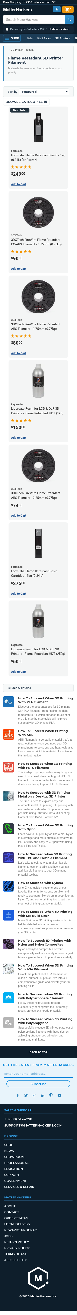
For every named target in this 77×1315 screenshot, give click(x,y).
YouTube (59, 1095)
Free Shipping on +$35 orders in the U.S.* (29, 2)
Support (11, 1175)
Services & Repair (19, 1187)
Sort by (12, 91)
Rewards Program (20, 1230)
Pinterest (51, 1095)
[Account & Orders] (57, 9)
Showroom (14, 1157)
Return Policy (16, 1242)
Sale (29, 38)
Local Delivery (17, 1224)
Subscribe (38, 1084)
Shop (8, 1145)
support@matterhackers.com (33, 1125)
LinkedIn (42, 1095)
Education (13, 1169)
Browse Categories (25, 102)
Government (15, 1181)
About (9, 1206)
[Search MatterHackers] (69, 19)
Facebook (17, 1095)
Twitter (26, 1095)
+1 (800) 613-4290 (18, 1119)
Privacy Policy (17, 1248)
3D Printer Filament (22, 49)
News (9, 1151)
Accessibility (15, 1260)
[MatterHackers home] (17, 10)
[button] (38, 29)
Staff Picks (44, 38)
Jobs (8, 1236)
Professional (16, 1163)
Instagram (34, 1095)
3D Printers (62, 38)
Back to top (38, 1052)
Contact (11, 1212)
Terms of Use (15, 1254)
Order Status (16, 1218)
